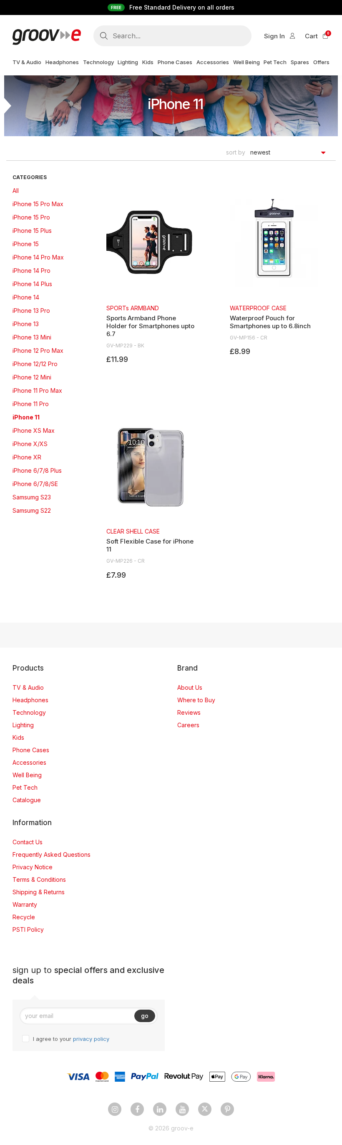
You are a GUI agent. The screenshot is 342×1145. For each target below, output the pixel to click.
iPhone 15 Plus (32, 230)
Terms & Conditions (39, 879)
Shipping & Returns (39, 892)
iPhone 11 (26, 417)
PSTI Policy (28, 929)
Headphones (30, 699)
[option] (150, 282)
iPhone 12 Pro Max (38, 350)
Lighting (23, 724)
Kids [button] (147, 62)
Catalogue (27, 799)
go (144, 1015)
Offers (321, 62)
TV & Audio (28, 687)
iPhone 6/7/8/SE (35, 483)
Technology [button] (98, 62)
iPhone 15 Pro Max (38, 203)
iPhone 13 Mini (32, 337)
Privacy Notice (33, 867)
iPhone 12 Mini (32, 377)
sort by (235, 152)
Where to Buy (196, 699)
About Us (189, 687)
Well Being (27, 774)
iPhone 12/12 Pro (35, 363)
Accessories (29, 762)
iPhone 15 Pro (31, 217)
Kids (18, 737)
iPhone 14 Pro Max (38, 257)
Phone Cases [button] (175, 62)
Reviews (189, 712)
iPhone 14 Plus (32, 283)
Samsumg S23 (32, 497)
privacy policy (91, 1038)
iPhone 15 (26, 243)
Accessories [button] (212, 62)
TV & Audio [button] (27, 62)
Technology (29, 712)
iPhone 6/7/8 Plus (37, 470)
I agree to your (71, 1038)
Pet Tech (25, 787)
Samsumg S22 (32, 510)
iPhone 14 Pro (31, 270)
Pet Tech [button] (275, 62)
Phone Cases (31, 749)
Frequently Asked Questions (52, 854)
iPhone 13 (26, 323)
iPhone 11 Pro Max (37, 390)
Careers (188, 724)
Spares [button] (300, 62)
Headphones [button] (62, 62)
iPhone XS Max (34, 430)
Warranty (25, 904)
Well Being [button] (246, 62)
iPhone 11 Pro (31, 403)
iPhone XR (27, 457)
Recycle (24, 916)
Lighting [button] (128, 62)
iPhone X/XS (30, 443)
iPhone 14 (26, 297)
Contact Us (28, 842)
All (16, 190)
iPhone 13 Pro (31, 310)
